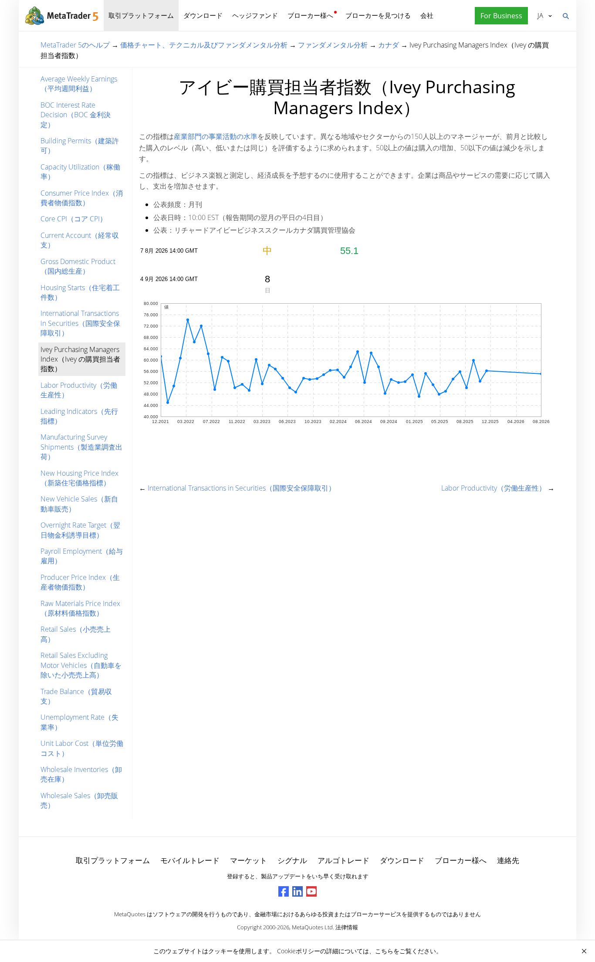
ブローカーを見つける (378, 15)
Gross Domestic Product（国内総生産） (78, 266)
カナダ (388, 45)
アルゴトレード (343, 860)
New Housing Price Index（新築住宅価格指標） (79, 478)
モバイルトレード (190, 860)
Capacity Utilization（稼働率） (80, 171)
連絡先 (508, 860)
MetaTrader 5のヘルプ (75, 45)
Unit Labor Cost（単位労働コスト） (82, 748)
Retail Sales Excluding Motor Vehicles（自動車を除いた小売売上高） (81, 665)
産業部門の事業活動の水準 (215, 136)
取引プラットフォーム (141, 15)
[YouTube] (311, 891)
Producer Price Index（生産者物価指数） (80, 582)
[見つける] (565, 15)
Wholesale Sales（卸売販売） (79, 800)
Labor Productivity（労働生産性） (79, 390)
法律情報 (346, 927)
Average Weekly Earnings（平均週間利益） (79, 83)
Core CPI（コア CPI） (74, 219)
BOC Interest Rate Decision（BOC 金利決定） (76, 114)
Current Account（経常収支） (80, 240)
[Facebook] (283, 891)
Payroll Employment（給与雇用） (82, 556)
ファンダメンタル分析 (333, 45)
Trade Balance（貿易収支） (76, 696)
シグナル (292, 860)
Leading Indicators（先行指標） (79, 416)
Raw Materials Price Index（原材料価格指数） (80, 608)
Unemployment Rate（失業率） (79, 722)
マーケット (248, 860)
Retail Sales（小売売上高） (76, 634)
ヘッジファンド (255, 15)
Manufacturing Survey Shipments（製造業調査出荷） (81, 446)
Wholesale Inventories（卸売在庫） (81, 774)
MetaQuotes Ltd (312, 927)
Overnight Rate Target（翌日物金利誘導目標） (80, 529)
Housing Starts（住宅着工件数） (80, 292)
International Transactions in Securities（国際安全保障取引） (80, 323)
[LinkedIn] (297, 891)
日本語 (538, 15)
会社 (426, 15)
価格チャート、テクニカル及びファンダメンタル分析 (203, 45)
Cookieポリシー (298, 951)
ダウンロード (203, 15)
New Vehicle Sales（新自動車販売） (79, 503)
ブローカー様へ (310, 15)
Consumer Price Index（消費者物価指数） (82, 197)
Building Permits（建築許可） (80, 145)
